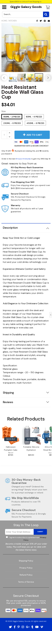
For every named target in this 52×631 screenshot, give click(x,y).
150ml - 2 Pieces (11, 116)
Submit (40, 532)
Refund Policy (26, 575)
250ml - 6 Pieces (12, 123)
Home (4, 20)
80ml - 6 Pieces (34, 116)
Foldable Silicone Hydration (31, 448)
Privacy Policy (25, 567)
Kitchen (13, 20)
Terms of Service (26, 582)
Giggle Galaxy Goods (26, 7)
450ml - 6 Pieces (35, 123)
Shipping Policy (26, 560)
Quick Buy (10, 439)
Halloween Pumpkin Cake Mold (10, 449)
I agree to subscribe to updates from (27, 538)
